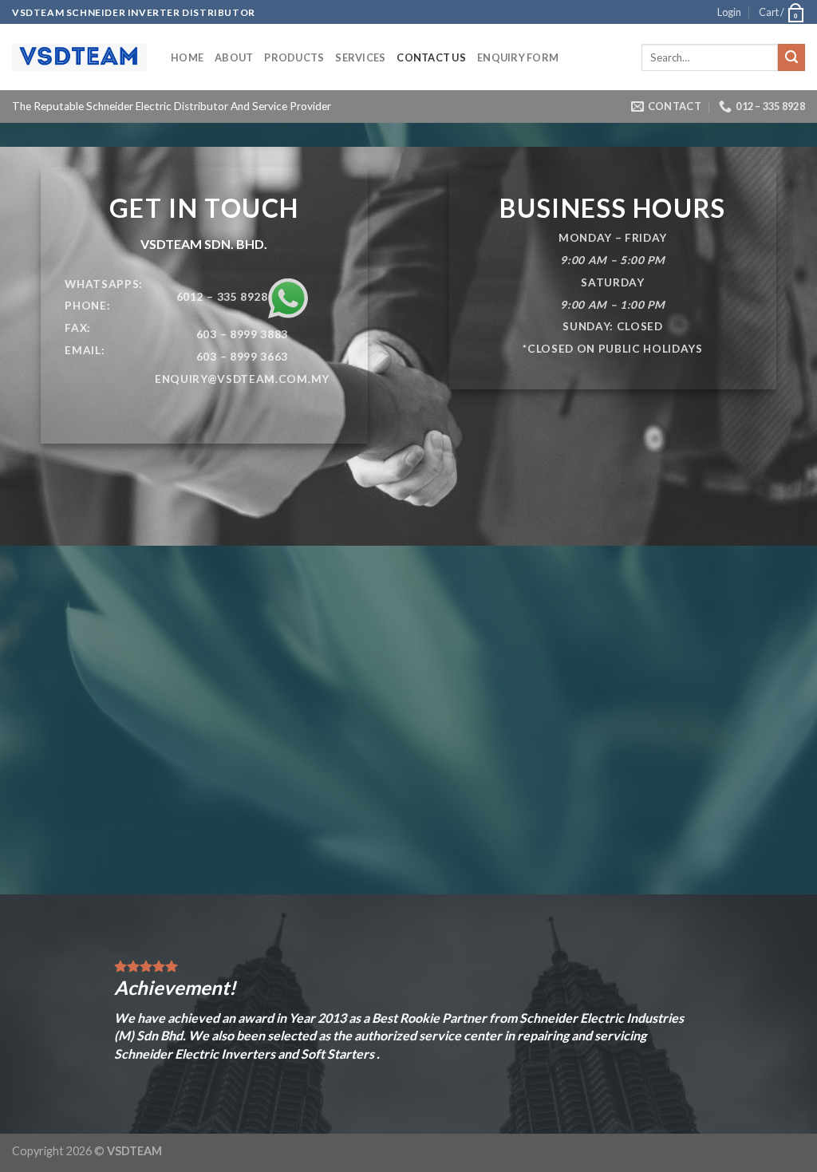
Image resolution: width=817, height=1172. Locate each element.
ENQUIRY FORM (517, 57)
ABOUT (234, 57)
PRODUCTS (294, 57)
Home (187, 57)
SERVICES (360, 57)
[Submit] (791, 57)
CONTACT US (431, 57)
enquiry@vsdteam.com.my (242, 379)
